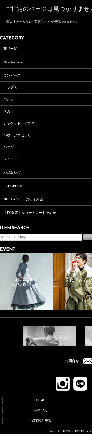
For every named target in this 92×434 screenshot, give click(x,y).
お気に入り (40, 410)
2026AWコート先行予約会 (23, 199)
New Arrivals (12, 62)
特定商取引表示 (40, 420)
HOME (40, 400)
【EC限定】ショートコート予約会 (29, 213)
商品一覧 (10, 49)
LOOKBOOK (13, 186)
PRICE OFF (12, 172)
